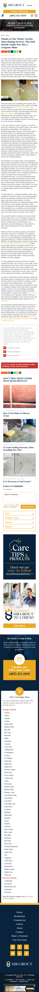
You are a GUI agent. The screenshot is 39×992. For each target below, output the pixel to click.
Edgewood (8, 767)
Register (13, 505)
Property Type (12, 518)
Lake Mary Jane (9, 804)
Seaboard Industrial (11, 846)
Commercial (19, 920)
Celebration (8, 881)
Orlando (7, 824)
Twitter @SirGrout (7, 320)
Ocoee (6, 821)
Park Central (8, 829)
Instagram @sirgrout (13, 352)
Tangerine (7, 858)
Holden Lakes (9, 787)
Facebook (9, 51)
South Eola (8, 852)
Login (5, 505)
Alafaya (7, 713)
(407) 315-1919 (18, 15)
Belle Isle (7, 735)
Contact (19, 932)
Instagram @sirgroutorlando (24, 318)
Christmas (7, 741)
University (7, 863)
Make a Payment (19, 935)
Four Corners (8, 775)
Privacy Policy (20, 979)
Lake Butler (8, 798)
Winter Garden (9, 869)
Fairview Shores (9, 770)
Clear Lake (8, 747)
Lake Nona (8, 807)
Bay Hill (7, 730)
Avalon (6, 721)
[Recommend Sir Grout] (19, 605)
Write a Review (2, 15)
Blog (7, 35)
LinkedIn (19, 953)
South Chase (8, 849)
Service (8, 522)
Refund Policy (24, 981)
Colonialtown (9, 752)
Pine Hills (7, 835)
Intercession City (10, 886)
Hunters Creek (9, 792)
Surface (8, 526)
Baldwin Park (9, 727)
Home (3, 35)
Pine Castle (8, 832)
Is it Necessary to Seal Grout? (17, 481)
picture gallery (8, 113)
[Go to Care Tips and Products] (19, 556)
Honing (32, 364)
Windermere (8, 866)
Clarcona (7, 744)
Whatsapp (15, 51)
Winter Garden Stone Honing (23, 107)
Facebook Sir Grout (13, 348)
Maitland (7, 812)
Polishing (25, 364)
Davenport (8, 884)
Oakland (7, 818)
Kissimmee (8, 889)
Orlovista (7, 826)
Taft (5, 855)
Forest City (8, 772)
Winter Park (8, 872)
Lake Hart (7, 801)
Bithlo (6, 738)
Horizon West (9, 789)
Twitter (12, 51)
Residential (6, 366)
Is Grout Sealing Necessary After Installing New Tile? (18, 448)
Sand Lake (8, 844)
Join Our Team (19, 939)
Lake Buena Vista (10, 795)
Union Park (8, 861)
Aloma (6, 715)
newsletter (4, 301)
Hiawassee (8, 784)
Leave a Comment (13, 486)
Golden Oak (8, 778)
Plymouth (7, 838)
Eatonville (7, 761)
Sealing (18, 364)
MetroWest (8, 815)
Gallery (19, 924)
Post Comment (28, 507)
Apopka (7, 718)
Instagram (12, 947)
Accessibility (9, 979)
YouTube (12, 953)
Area (7, 513)
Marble (12, 364)
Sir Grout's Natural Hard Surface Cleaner (15, 243)
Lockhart (7, 809)
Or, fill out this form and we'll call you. (19, 677)
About (20, 928)
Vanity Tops (15, 366)
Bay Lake (7, 732)
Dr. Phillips (8, 758)
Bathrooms (24, 366)
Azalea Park (8, 724)
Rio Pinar (7, 841)
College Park (8, 750)
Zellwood (7, 875)
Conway (7, 755)
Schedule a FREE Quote (19, 11)
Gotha (6, 781)
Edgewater (8, 764)
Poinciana (7, 892)
